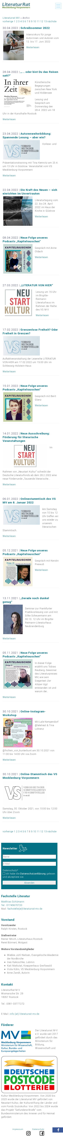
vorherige (8, 21)
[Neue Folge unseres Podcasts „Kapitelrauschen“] (18, 258)
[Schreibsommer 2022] (13, 45)
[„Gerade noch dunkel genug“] (13, 619)
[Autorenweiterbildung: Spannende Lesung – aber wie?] (21, 150)
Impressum (17, 1129)
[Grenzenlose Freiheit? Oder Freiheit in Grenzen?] (21, 345)
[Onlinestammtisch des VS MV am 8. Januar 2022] (21, 515)
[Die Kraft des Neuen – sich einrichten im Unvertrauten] (18, 211)
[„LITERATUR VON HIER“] (18, 302)
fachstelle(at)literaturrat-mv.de (24, 908)
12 (41, 21)
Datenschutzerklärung (33, 873)
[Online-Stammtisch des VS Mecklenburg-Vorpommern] (25, 793)
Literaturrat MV (11, 17)
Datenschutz (10, 870)
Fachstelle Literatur (15, 896)
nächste (52, 21)
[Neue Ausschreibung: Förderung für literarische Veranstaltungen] (25, 456)
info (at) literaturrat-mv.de (24, 1013)
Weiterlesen (32, 47)
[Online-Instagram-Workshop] (18, 732)
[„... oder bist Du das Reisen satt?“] (18, 93)
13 (45, 21)
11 (38, 21)
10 (34, 21)
